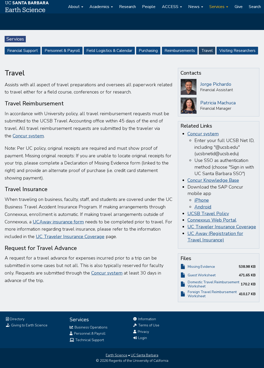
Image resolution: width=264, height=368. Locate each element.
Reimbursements (179, 50)
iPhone (201, 200)
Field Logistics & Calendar (109, 50)
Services (217, 6)
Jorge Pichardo (215, 84)
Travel (207, 50)
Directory (16, 319)
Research (127, 6)
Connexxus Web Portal (211, 220)
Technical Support (89, 340)
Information (146, 319)
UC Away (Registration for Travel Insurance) (215, 236)
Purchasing (148, 50)
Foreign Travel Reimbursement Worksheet (212, 294)
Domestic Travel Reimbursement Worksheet (213, 284)
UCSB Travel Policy (208, 213)
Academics (99, 6)
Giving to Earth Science (28, 325)
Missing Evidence (201, 266)
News (194, 6)
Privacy (143, 331)
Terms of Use (148, 325)
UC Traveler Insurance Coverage (70, 236)
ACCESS (170, 6)
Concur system (28, 136)
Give (239, 6)
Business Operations (91, 327)
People (148, 6)
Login (142, 337)
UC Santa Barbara (144, 355)
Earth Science (116, 355)
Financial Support (22, 50)
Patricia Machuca (218, 103)
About (74, 6)
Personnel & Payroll (62, 50)
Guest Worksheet (202, 275)
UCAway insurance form (58, 222)
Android (202, 207)
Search (255, 6)
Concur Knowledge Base (213, 180)
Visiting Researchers (237, 50)
